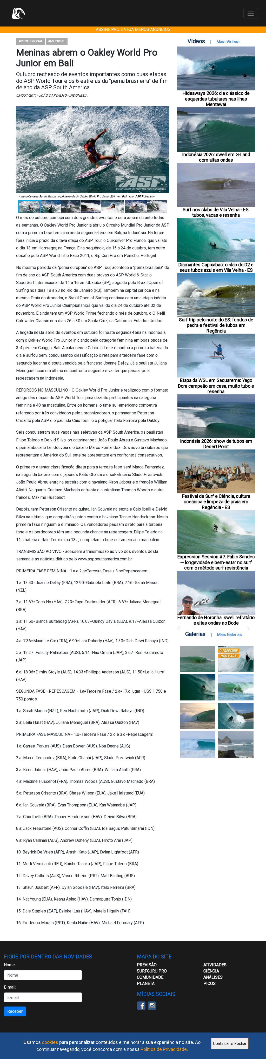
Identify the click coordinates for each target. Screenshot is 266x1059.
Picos (209, 983)
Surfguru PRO (152, 971)
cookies (50, 1042)
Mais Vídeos (228, 41)
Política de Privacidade (164, 1049)
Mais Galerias (229, 634)
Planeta (146, 983)
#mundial (56, 41)
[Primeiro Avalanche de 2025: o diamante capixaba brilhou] (236, 687)
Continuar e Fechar (230, 1043)
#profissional (31, 41)
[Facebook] (141, 1005)
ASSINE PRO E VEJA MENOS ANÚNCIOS (133, 29)
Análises (213, 977)
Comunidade (150, 977)
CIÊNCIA (211, 971)
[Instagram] (152, 1005)
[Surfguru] (18, 13)
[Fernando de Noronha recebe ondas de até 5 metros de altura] (236, 744)
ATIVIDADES (215, 964)
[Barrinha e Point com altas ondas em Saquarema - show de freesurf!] (197, 687)
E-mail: (10, 987)
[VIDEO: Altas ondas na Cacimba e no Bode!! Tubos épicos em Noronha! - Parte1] (236, 716)
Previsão (147, 964)
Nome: (10, 964)
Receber (15, 1011)
